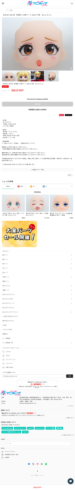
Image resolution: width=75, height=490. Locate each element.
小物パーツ (5, 277)
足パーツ (5, 272)
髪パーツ (5, 255)
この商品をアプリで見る (37, 169)
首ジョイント (6, 285)
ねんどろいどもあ (7, 299)
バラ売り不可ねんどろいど (10, 316)
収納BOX (5, 334)
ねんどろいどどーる (8, 294)
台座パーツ (5, 290)
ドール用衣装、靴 (7, 342)
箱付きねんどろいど (8, 321)
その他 (4, 325)
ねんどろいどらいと (8, 307)
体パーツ (5, 264)
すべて (8, 186)
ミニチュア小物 (7, 329)
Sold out (37, 104)
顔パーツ (5, 259)
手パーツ (5, 268)
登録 (69, 376)
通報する (70, 175)
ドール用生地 (6, 338)
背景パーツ (5, 281)
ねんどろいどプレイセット (10, 312)
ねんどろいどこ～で (8, 303)
